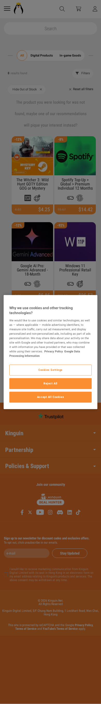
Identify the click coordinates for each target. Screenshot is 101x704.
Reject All (50, 383)
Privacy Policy (53, 351)
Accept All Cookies (50, 397)
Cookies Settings (50, 370)
